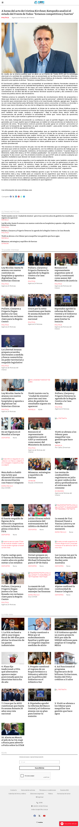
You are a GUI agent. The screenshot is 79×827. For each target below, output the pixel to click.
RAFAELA (5, 220)
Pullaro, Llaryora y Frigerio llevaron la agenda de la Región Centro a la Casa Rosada (35, 231)
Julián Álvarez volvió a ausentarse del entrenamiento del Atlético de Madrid (39, 522)
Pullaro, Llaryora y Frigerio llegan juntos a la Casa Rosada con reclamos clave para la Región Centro (12, 315)
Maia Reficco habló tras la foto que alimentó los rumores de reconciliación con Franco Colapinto (12, 477)
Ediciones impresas (37, 794)
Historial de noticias (28, 790)
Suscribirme (39, 768)
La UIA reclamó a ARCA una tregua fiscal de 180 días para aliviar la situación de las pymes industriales (12, 639)
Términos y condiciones (47, 790)
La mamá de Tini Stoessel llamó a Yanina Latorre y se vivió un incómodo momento (65, 523)
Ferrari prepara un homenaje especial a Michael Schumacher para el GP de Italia (39, 559)
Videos (50, 794)
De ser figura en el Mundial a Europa (10, 433)
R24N (4, 753)
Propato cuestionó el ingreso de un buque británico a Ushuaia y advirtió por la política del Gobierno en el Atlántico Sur (38, 674)
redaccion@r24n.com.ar (39, 809)
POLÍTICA (5, 18)
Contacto (13, 790)
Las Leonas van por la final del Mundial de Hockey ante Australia (66, 559)
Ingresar (40, 797)
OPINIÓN (5, 243)
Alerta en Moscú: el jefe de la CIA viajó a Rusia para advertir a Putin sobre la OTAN (12, 741)
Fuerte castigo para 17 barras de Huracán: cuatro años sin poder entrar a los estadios (12, 559)
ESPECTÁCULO (7, 486)
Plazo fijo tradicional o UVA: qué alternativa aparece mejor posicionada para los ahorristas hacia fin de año (12, 674)
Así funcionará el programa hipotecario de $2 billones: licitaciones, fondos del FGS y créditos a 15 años (66, 673)
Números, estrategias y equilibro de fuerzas (19, 241)
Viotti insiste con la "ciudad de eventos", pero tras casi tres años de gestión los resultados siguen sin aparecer (39, 399)
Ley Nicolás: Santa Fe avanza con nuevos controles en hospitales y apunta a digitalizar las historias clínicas (12, 274)
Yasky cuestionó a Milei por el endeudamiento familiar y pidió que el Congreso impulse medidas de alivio (38, 639)
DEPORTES (5, 438)
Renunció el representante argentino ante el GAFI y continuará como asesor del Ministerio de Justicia (66, 274)
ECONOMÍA (59, 491)
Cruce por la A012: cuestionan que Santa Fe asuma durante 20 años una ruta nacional (39, 313)
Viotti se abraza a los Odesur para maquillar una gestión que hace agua (30, 236)
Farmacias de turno (63, 794)
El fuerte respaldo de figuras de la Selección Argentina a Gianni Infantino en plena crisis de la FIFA (12, 525)
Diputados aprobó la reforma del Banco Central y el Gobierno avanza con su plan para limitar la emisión (66, 315)
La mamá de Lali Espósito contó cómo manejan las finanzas (39, 589)
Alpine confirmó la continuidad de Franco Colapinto (65, 589)
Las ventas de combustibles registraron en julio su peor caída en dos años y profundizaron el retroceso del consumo (66, 480)
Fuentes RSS (64, 790)
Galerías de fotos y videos (17, 794)
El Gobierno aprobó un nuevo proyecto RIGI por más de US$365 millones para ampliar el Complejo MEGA (66, 639)
